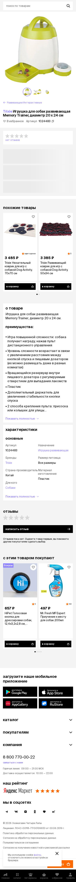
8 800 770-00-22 (19, 757)
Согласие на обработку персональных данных (29, 838)
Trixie (7, 111)
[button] (38, 138)
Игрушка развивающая (53, 450)
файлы (37, 855)
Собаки (10, 487)
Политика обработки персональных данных (28, 833)
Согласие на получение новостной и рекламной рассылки (36, 847)
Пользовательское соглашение (21, 842)
